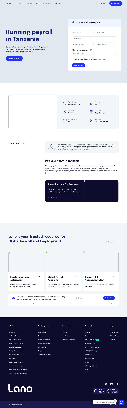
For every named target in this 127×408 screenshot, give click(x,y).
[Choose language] (97, 3)
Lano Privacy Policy (101, 59)
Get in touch (52, 197)
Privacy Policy (78, 303)
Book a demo (78, 65)
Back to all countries (18, 143)
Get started (13, 58)
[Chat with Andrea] (121, 402)
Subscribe (108, 298)
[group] (26, 271)
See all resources (111, 242)
